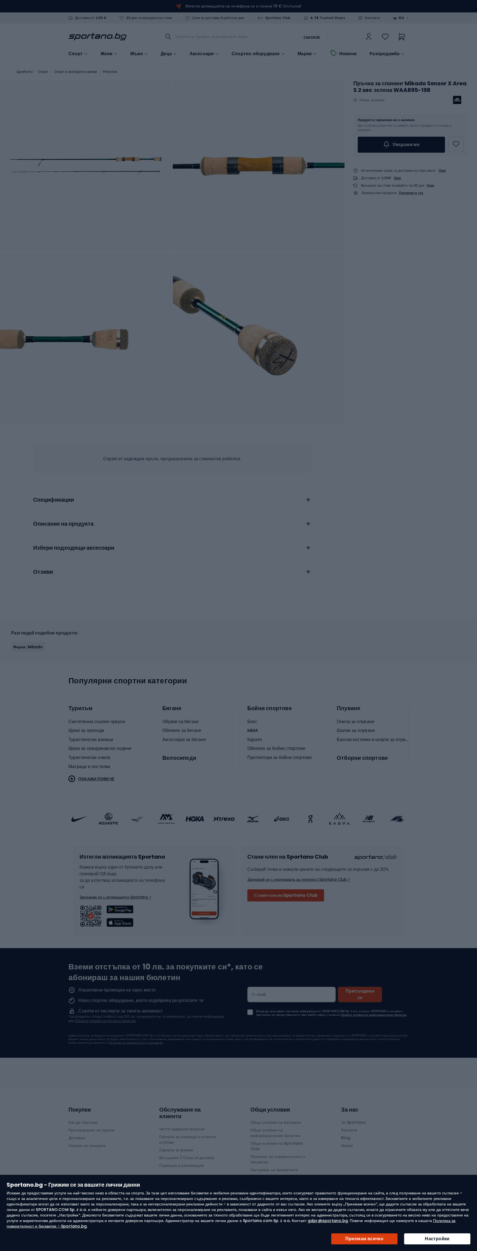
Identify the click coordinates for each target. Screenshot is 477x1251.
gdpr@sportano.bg (328, 1220)
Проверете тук (411, 193)
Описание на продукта (63, 524)
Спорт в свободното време (75, 71)
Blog (345, 1138)
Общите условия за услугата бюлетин (105, 1021)
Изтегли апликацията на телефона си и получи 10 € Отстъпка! (243, 6)
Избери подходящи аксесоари (73, 548)
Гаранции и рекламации (181, 1165)
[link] (368, 36)
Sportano (25, 71)
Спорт (43, 71)
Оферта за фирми (176, 1150)
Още (442, 170)
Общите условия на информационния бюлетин (374, 1015)
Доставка (76, 1138)
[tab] (172, 498)
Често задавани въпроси (182, 1129)
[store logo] (97, 36)
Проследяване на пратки (91, 1130)
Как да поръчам (82, 1122)
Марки (305, 54)
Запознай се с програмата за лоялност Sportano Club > (298, 879)
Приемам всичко (364, 1239)
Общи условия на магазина (275, 1122)
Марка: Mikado (28, 647)
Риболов (110, 71)
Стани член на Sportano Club (285, 895)
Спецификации (53, 500)
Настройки (437, 1239)
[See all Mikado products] (457, 100)
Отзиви (43, 572)
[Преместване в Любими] (456, 144)
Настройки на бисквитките (274, 1170)
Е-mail (259, 994)
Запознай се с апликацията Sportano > (115, 897)
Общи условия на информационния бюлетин (275, 1132)
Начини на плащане (87, 1145)
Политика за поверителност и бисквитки (136, 1043)
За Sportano (353, 1122)
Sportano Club (278, 18)
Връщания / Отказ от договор (186, 1157)
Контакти (372, 18)
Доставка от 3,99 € (91, 18)
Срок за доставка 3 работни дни (218, 18)
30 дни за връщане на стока (149, 18)
